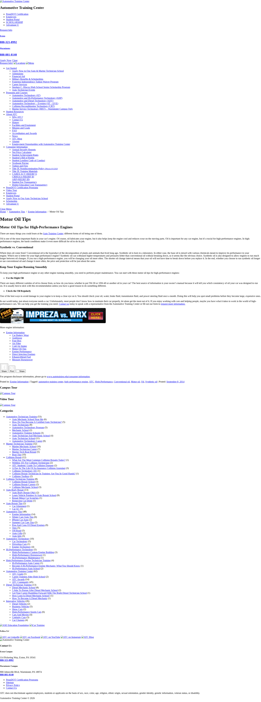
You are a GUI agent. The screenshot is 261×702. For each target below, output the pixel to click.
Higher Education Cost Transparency (29, 185)
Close (15, 60)
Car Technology (19, 541)
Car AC (15, 509)
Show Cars (17, 609)
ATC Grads (17, 574)
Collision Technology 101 (24, 471)
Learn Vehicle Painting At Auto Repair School (34, 495)
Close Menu (6, 209)
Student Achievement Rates (25, 155)
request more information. (173, 304)
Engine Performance (22, 351)
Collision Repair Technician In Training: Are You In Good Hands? (43, 473)
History (15, 122)
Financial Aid (18, 76)
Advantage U (12, 25)
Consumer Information (17, 147)
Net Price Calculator (21, 152)
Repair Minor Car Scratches (25, 498)
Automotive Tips (14, 511)
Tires (14, 528)
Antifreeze (17, 338)
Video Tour (11, 190)
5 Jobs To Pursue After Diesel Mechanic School (35, 590)
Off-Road (16, 530)
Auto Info (16, 536)
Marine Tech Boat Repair (24, 452)
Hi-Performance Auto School (26, 568)
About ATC (11, 114)
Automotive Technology (26, 95)
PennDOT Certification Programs (22, 187)
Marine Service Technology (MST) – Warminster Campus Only (42, 109)
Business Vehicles (20, 606)
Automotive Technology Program (28, 427)
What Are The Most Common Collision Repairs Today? (38, 460)
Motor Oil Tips (19, 349)
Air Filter (16, 343)
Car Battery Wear (20, 335)
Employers (11, 17)
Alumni (15, 141)
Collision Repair (14, 457)
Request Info (6, 30)
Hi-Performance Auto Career (26, 563)
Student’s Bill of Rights (23, 157)
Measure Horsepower (22, 359)
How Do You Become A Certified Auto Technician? (37, 422)
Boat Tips (16, 454)
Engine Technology (21, 547)
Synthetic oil (151, 381)
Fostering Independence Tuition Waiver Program (35, 81)
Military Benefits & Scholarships (27, 79)
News (15, 136)
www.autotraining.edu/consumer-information (68, 376)
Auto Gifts (17, 533)
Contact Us (17, 119)
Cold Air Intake (19, 346)
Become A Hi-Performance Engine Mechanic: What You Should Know (46, 566)
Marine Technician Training (19, 443)
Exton (2, 36)
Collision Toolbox (20, 476)
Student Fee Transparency (24, 182)
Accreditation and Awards (24, 133)
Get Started (11, 68)
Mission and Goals (21, 128)
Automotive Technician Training (21, 416)
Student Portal (12, 19)
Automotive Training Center (19, 571)
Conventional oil (122, 381)
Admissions (17, 73)
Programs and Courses (16, 92)
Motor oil (135, 381)
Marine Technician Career (24, 449)
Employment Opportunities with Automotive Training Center (41, 144)
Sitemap (10, 682)
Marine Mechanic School (24, 446)
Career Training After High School (28, 576)
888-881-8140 (8, 54)
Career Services (19, 84)
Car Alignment (19, 506)
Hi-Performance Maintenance (26, 557)
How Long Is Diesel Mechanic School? (31, 595)
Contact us (64, 304)
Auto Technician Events (23, 90)
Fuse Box (16, 340)
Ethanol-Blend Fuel (21, 357)
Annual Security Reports (24, 149)
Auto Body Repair (15, 490)
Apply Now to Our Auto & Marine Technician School (38, 71)
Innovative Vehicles (15, 601)
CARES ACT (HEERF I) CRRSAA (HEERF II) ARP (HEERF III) (24, 177)
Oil (142, 381)
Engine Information (15, 332)
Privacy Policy (13, 685)
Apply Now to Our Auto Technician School (27, 198)
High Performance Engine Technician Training (28, 560)
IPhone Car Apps (20, 519)
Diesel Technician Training (19, 585)
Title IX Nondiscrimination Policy (35, 168)
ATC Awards (18, 579)
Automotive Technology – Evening (35, 103)
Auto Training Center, (53, 233)
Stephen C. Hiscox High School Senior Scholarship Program (41, 87)
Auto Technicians (20, 424)
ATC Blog (17, 138)
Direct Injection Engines (23, 354)
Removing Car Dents (22, 500)
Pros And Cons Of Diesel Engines (28, 525)
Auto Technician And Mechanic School (31, 435)
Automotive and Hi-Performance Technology (37, 98)
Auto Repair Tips (14, 503)
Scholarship (11, 201)
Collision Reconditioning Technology (33, 106)
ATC (91, 381)
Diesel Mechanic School (23, 587)
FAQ (14, 130)
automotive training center (51, 381)
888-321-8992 (8, 42)
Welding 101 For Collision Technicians (30, 462)
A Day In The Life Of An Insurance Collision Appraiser (38, 468)
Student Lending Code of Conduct (28, 160)
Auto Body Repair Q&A (24, 492)
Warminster (5, 48)
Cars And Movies (20, 614)
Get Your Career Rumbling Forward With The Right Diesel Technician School (49, 593)
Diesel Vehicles (19, 604)
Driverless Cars (19, 544)
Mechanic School (20, 430)
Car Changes (18, 620)
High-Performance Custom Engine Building (33, 552)
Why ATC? (17, 117)
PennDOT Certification (17, 14)
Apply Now (5, 60)
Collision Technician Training (20, 479)
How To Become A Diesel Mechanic (29, 598)
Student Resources (15, 111)
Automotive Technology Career (27, 441)
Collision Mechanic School (25, 487)
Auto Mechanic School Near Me (27, 419)
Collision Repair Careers (23, 484)
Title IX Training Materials (24, 171)
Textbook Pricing (20, 163)
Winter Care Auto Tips (23, 517)
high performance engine (76, 381)
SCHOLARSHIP (14, 22)
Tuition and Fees (20, 166)
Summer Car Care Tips (23, 522)
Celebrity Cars (19, 617)
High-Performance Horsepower (27, 555)
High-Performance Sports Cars (26, 612)
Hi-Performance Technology (19, 549)
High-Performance (104, 381)
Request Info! (6, 63)
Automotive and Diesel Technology (32, 100)
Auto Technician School (23, 438)
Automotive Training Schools (26, 433)
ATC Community (20, 582)
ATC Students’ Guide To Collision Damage (33, 465)
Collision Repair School (23, 481)
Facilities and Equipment (24, 125)
